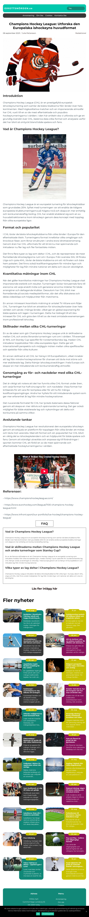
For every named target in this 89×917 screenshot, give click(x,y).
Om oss (39, 15)
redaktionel (80, 33)
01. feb (31, 685)
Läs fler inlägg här (44, 588)
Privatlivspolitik (48, 914)
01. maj (74, 760)
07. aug (31, 610)
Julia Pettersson (29, 33)
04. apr (31, 784)
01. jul (74, 735)
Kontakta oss (60, 15)
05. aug (74, 809)
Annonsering (28, 15)
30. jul (31, 834)
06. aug (74, 710)
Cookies (48, 15)
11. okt (74, 685)
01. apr (73, 660)
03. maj (31, 760)
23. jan (31, 859)
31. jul (74, 610)
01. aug (31, 735)
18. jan (74, 859)
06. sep (31, 809)
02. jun (31, 635)
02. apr (31, 660)
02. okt (31, 710)
